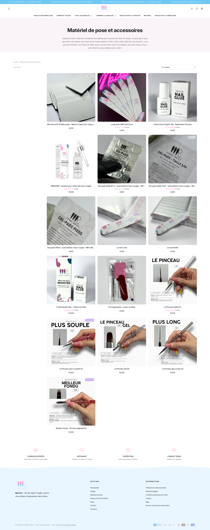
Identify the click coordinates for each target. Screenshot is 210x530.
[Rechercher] (9, 8)
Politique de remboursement (156, 488)
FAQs (92, 502)
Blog (147, 502)
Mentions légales (152, 491)
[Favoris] (196, 8)
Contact (93, 505)
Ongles (92, 491)
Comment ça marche (105, 15)
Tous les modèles (82, 15)
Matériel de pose (96, 495)
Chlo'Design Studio (69, 525)
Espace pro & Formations (99, 498)
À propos (93, 509)
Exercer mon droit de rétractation (158, 505)
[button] (120, 127)
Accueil (15, 62)
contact (148, 498)
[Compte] (191, 8)
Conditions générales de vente (157, 495)
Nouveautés (94, 488)
